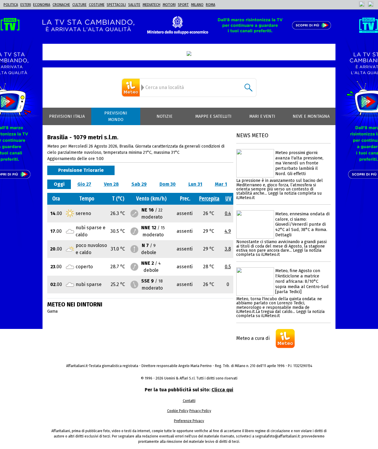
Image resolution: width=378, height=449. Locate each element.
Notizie (164, 116)
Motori (169, 5)
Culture (79, 5)
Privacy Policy (200, 411)
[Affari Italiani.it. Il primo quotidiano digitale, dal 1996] (189, 53)
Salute (134, 5)
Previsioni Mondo (115, 116)
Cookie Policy (177, 411)
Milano (197, 5)
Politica (11, 5)
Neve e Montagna (311, 116)
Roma (210, 5)
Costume (97, 5)
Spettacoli (116, 5)
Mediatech (151, 5)
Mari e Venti (262, 116)
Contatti (189, 401)
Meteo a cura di (253, 338)
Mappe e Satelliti (213, 116)
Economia (41, 5)
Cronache (61, 5)
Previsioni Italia (67, 116)
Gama (52, 311)
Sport (183, 5)
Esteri (25, 5)
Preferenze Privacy (189, 421)
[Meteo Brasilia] (131, 87)
